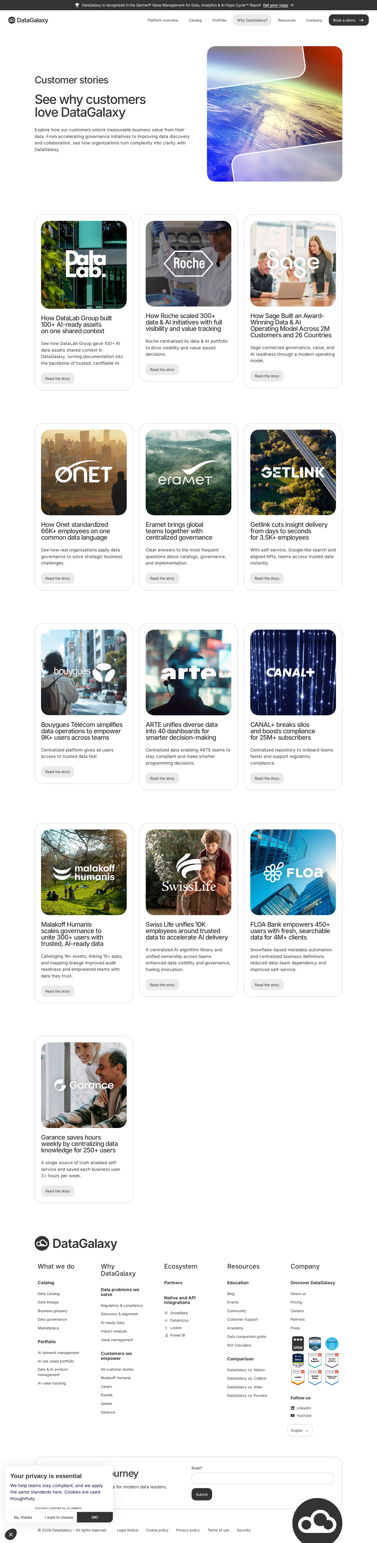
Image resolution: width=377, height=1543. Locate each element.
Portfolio (47, 1341)
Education (238, 1282)
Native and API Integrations (180, 1300)
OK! (95, 1517)
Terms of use (218, 1530)
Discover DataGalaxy (313, 1282)
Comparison (240, 1358)
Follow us (301, 1397)
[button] (11, 1534)
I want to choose (59, 1517)
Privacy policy (188, 1530)
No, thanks (23, 1517)
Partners (173, 1282)
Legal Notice (127, 1530)
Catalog (46, 1282)
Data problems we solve (120, 1292)
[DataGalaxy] (28, 20)
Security (244, 1530)
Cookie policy (157, 1530)
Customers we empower (116, 1356)
